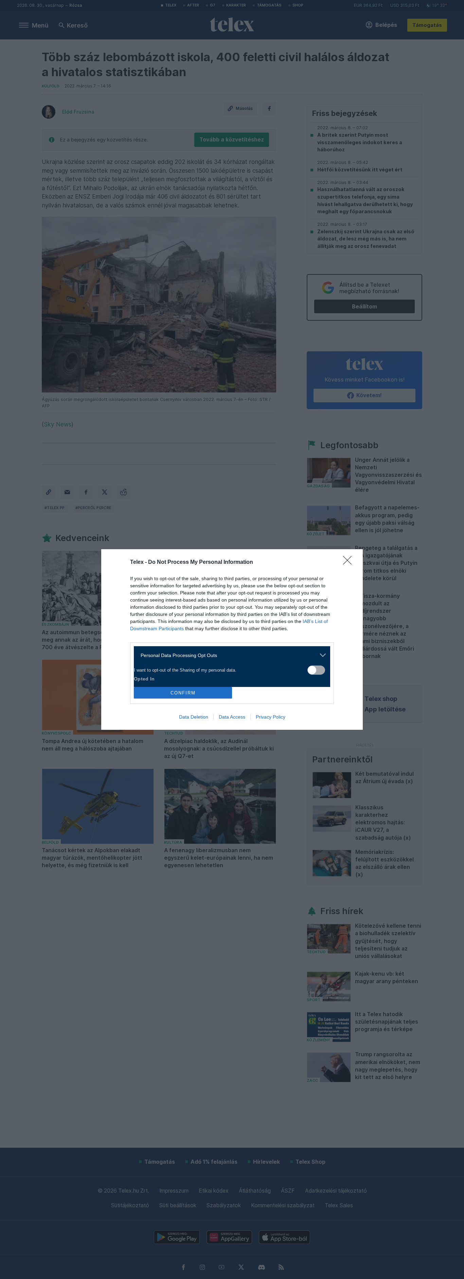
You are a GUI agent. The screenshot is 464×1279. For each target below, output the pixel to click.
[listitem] (229, 655)
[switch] (316, 670)
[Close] (349, 562)
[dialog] (232, 639)
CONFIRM (183, 692)
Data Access (232, 717)
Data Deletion (193, 717)
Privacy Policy (270, 717)
